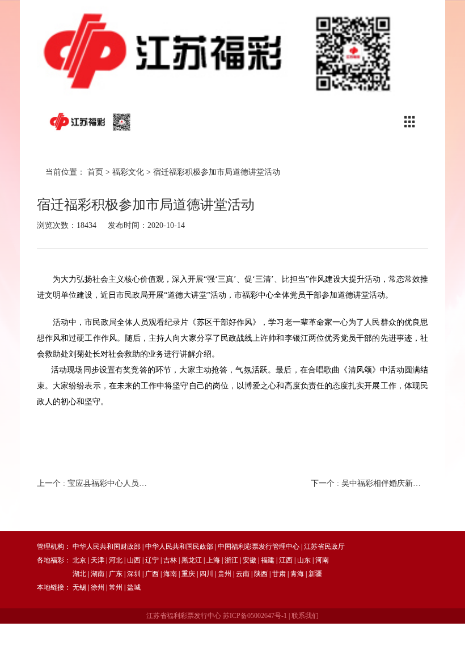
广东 (115, 574)
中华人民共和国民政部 (179, 547)
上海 (213, 560)
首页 (95, 172)
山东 (304, 560)
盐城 (134, 587)
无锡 (79, 587)
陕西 (261, 574)
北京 (79, 560)
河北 (115, 560)
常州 (115, 587)
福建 (267, 560)
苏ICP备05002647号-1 (255, 616)
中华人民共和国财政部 (107, 547)
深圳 (134, 574)
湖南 (97, 574)
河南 (322, 560)
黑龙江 (191, 560)
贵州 (224, 574)
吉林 (170, 560)
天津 (97, 560)
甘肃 (279, 574)
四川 (206, 574)
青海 (297, 574)
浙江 (231, 560)
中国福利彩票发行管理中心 (258, 547)
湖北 (79, 574)
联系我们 (305, 616)
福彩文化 (128, 172)
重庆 (188, 574)
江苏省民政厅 (324, 547)
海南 (170, 574)
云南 (243, 574)
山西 (134, 560)
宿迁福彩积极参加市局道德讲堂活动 (216, 172)
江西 (286, 560)
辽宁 (152, 560)
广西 (152, 574)
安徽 (249, 560)
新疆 (315, 574)
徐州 (97, 587)
